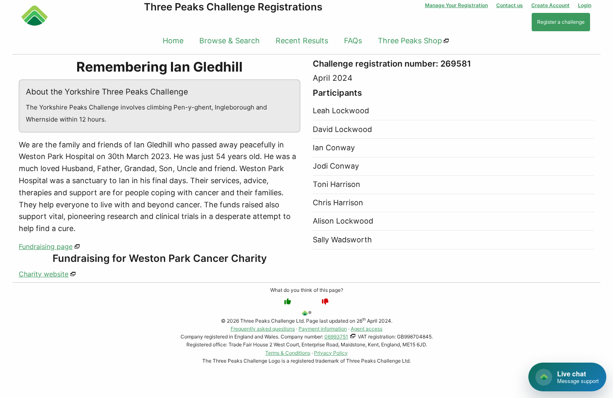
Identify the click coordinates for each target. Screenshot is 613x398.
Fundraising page (46, 246)
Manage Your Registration (456, 5)
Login (584, 5)
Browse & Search (229, 40)
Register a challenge (561, 22)
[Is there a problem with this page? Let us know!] (325, 301)
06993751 (336, 336)
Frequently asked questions (263, 329)
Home (173, 40)
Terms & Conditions (287, 353)
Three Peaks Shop (410, 40)
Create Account (550, 5)
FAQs (353, 40)
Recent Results (302, 40)
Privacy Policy (331, 353)
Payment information (323, 329)
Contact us (509, 5)
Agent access (366, 329)
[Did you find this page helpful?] (287, 301)
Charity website (43, 274)
